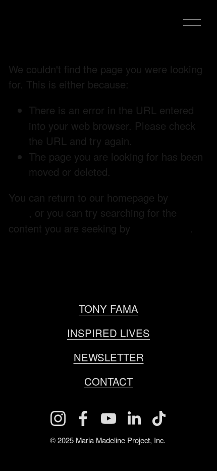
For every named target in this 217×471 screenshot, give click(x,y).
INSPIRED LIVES (108, 332)
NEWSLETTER (109, 357)
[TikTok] (159, 418)
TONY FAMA (108, 308)
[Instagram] (58, 418)
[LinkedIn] (134, 418)
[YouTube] (108, 418)
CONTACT (108, 381)
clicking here (161, 228)
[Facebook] (83, 418)
